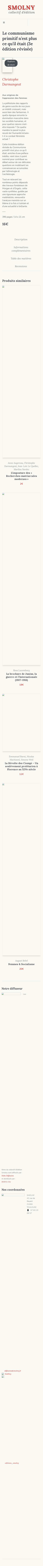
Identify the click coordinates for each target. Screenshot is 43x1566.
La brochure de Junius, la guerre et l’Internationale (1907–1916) (21, 677)
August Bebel (21, 960)
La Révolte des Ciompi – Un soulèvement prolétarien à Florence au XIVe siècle (21, 766)
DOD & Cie (6, 1182)
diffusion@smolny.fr (12, 1371)
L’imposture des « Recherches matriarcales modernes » (21, 476)
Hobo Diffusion (8, 1175)
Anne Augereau (15, 463)
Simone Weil (27, 759)
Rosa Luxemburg (21, 670)
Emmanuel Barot (17, 756)
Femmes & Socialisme (21, 964)
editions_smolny (12, 1463)
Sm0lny (8, 1374)
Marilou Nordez (21, 469)
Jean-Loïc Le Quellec (28, 466)
